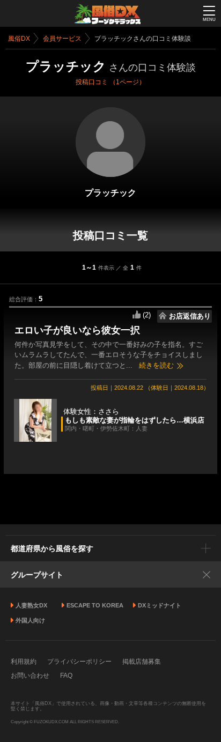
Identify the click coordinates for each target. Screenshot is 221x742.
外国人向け (30, 620)
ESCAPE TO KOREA (95, 605)
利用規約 (23, 661)
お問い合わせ (30, 675)
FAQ (66, 675)
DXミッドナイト (159, 605)
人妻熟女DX (31, 605)
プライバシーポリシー (79, 661)
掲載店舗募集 (141, 661)
